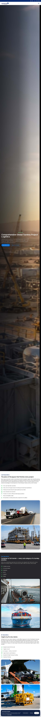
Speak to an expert (15, 245)
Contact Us (38, 0)
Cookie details (9, 714)
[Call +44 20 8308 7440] (34, 0)
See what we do (5, 245)
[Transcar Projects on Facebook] (32, 0)
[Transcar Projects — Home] (18, 3)
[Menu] (39, 3)
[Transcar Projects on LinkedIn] (30, 0)
